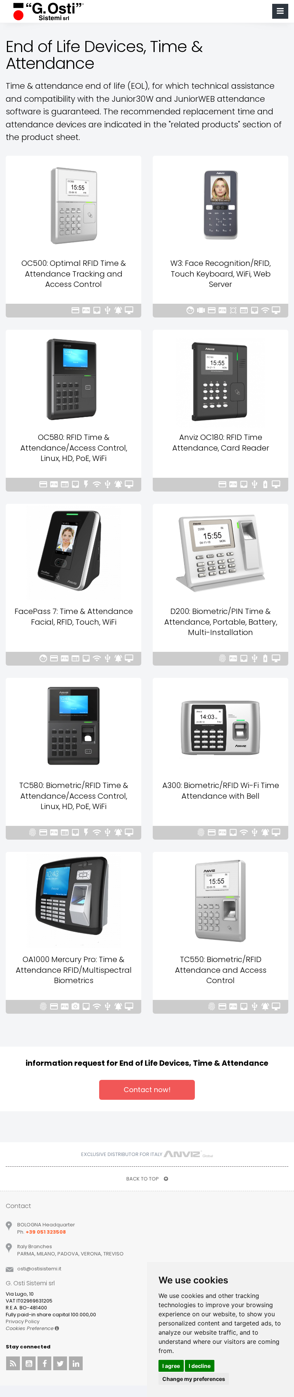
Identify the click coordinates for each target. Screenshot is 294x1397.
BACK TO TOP (143, 1178)
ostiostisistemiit (39, 1268)
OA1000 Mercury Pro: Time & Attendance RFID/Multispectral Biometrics (74, 970)
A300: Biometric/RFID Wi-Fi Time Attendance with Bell (220, 790)
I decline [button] (200, 1366)
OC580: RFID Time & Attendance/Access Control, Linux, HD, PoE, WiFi (73, 448)
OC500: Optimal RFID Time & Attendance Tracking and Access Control (73, 274)
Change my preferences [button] (193, 1379)
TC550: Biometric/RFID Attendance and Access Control (220, 970)
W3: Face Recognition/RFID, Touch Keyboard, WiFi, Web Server (220, 274)
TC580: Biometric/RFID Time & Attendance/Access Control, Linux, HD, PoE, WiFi (73, 796)
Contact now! (147, 1089)
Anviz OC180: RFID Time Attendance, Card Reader (220, 442)
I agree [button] (171, 1366)
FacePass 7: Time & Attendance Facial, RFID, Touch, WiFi (74, 616)
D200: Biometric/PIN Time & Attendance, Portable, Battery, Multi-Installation (220, 622)
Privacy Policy (22, 1321)
